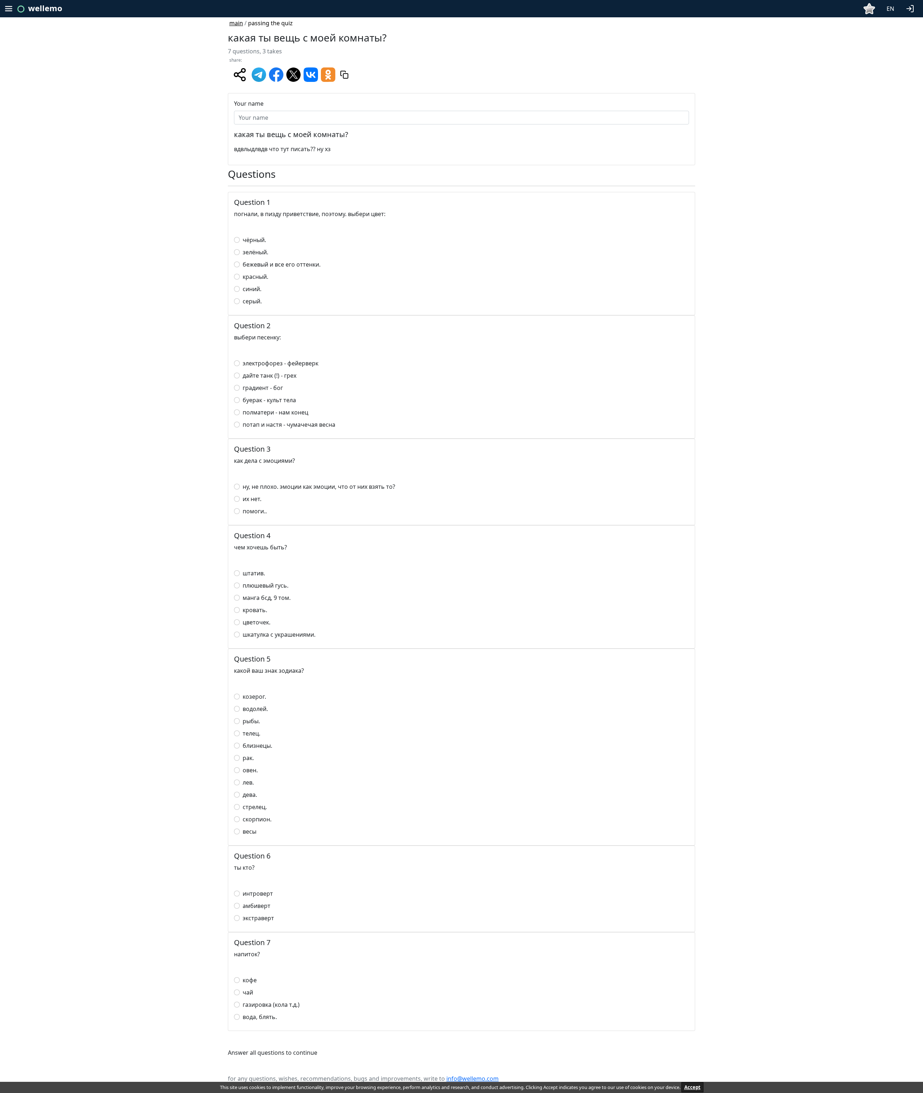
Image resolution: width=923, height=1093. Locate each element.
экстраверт (258, 918)
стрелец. (255, 807)
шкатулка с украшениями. (279, 634)
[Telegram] (259, 74)
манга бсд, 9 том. (267, 598)
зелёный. (255, 252)
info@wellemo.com (472, 1079)
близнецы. (257, 746)
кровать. (255, 610)
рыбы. (251, 721)
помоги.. (255, 511)
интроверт (258, 893)
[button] (911, 8)
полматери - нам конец (275, 412)
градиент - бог (263, 388)
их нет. (252, 499)
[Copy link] (344, 74)
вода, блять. (260, 1017)
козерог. (254, 697)
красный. (255, 277)
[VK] (311, 74)
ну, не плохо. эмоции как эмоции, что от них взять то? (319, 487)
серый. (252, 301)
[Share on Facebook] (276, 74)
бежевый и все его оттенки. (282, 264)
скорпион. (257, 819)
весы (249, 831)
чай (248, 992)
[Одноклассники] (328, 74)
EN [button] (890, 9)
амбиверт (256, 906)
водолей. (255, 709)
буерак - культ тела (269, 400)
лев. (248, 782)
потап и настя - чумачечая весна (289, 425)
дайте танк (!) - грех (269, 375)
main (236, 23)
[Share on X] (293, 74)
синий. (252, 289)
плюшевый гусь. (265, 585)
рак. (248, 758)
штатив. (254, 573)
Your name (249, 103)
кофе (250, 980)
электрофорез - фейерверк (280, 363)
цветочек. (256, 622)
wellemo (45, 8)
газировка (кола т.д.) (271, 1005)
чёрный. (254, 240)
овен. (250, 770)
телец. (251, 733)
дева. (250, 795)
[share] (240, 74)
